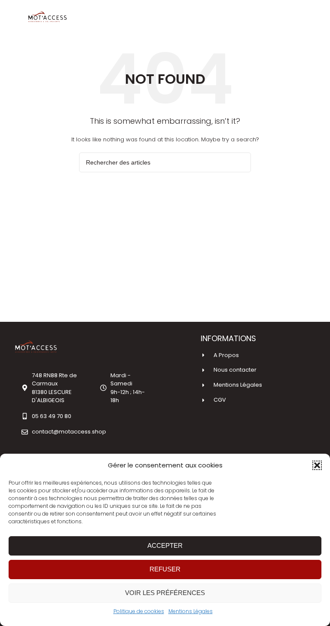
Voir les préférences (165, 592)
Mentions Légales (190, 611)
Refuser (165, 569)
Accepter (165, 545)
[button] (317, 465)
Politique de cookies (138, 611)
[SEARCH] (241, 162)
